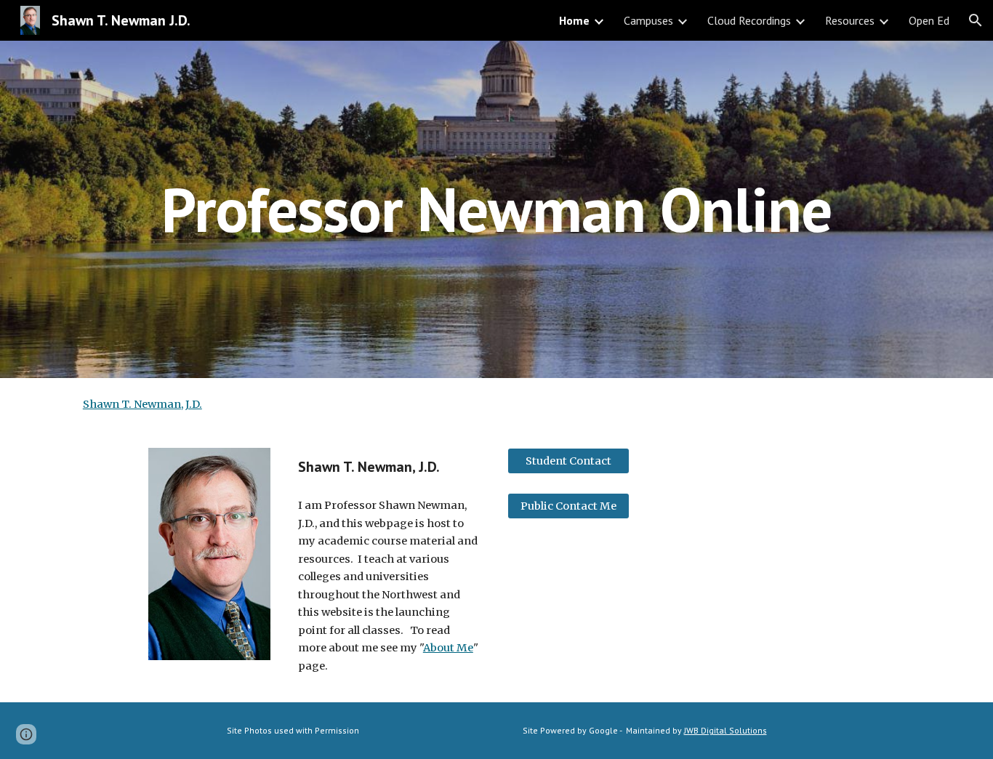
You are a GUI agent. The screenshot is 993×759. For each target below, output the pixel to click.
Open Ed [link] (929, 20)
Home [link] (574, 20)
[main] (496, 209)
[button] (975, 20)
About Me (448, 647)
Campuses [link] (648, 20)
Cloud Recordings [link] (749, 20)
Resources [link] (850, 20)
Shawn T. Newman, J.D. (142, 404)
